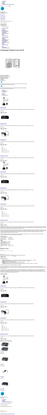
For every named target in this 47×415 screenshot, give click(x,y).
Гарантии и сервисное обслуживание (8, 4)
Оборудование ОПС (5, 39)
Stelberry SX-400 (3, 107)
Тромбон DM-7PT (3, 139)
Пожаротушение (4, 31)
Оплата (3, 94)
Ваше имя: (2, 250)
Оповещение (4, 32)
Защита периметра (5, 35)
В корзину (2, 79)
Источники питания (5, 33)
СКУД (3, 29)
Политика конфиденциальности (7, 401)
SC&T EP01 (2, 376)
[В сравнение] (6, 112)
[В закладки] (5, 112)
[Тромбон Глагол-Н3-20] (11, 74)
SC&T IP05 (2, 351)
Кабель (3, 34)
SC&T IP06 (2, 364)
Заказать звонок (2, 16)
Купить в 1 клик (2, 80)
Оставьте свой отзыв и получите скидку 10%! (7, 413)
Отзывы (3, 2)
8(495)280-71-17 (2, 77)
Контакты (3, 3)
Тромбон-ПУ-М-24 (3, 123)
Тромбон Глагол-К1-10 (4, 155)
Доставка (3, 93)
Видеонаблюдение (5, 28)
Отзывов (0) (4, 91)
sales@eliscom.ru (2, 18)
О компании (4, 399)
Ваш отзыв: (2, 254)
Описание (3, 90)
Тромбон (7, 75)
